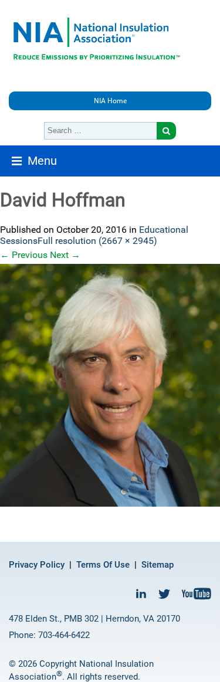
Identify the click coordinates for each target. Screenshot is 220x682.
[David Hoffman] (110, 385)
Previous (24, 254)
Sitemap (157, 564)
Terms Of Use (103, 564)
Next (65, 254)
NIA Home (110, 101)
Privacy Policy (37, 564)
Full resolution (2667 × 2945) (97, 240)
